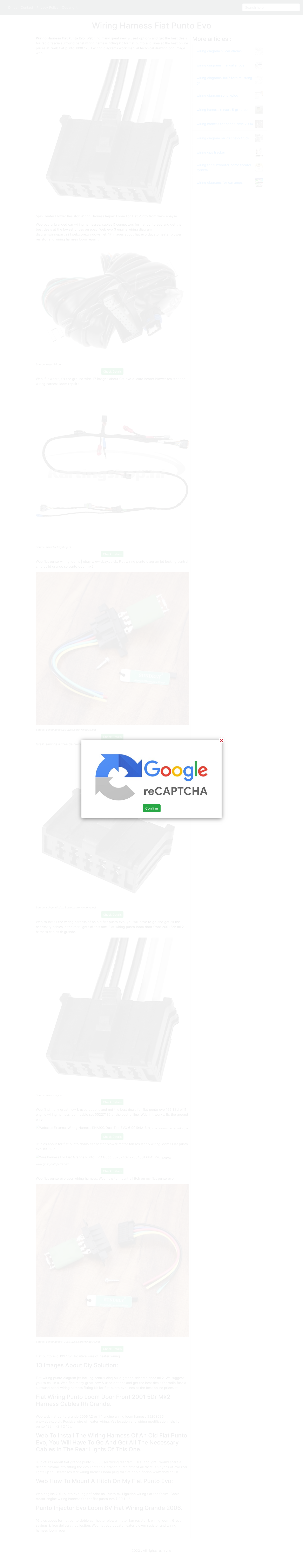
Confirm (151, 808)
